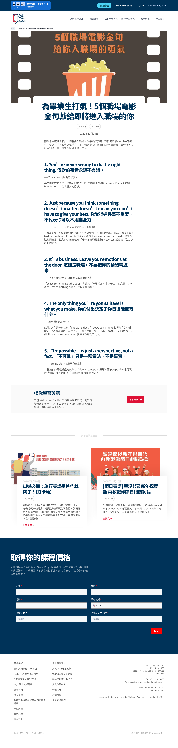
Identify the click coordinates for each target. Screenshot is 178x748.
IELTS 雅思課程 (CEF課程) (26, 673)
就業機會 (56, 695)
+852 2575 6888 (124, 5)
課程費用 (18, 689)
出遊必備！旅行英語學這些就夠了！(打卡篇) (50, 488)
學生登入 (18, 719)
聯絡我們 (18, 714)
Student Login (155, 5)
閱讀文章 (27, 525)
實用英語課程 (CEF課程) (26, 668)
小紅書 (159, 696)
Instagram (113, 696)
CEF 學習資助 (111, 18)
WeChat (132, 696)
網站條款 (135, 733)
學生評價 (18, 708)
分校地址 (56, 689)
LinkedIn (151, 696)
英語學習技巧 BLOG (62, 679)
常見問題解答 (59, 700)
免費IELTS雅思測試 (61, 668)
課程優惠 (18, 695)
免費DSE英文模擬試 (62, 673)
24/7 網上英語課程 (23, 684)
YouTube (141, 696)
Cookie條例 (157, 733)
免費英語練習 (59, 684)
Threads (123, 696)
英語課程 (18, 663)
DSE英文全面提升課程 (25, 679)
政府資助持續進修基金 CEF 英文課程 (30, 702)
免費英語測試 (59, 663)
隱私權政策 (146, 733)
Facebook (102, 696)
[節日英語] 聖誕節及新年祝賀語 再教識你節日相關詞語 (130, 488)
